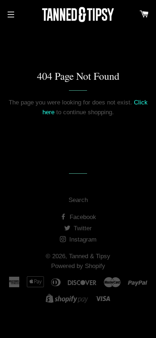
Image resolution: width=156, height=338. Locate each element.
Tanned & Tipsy (89, 256)
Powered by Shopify (78, 266)
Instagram (82, 239)
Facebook (82, 217)
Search (78, 200)
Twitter (82, 228)
